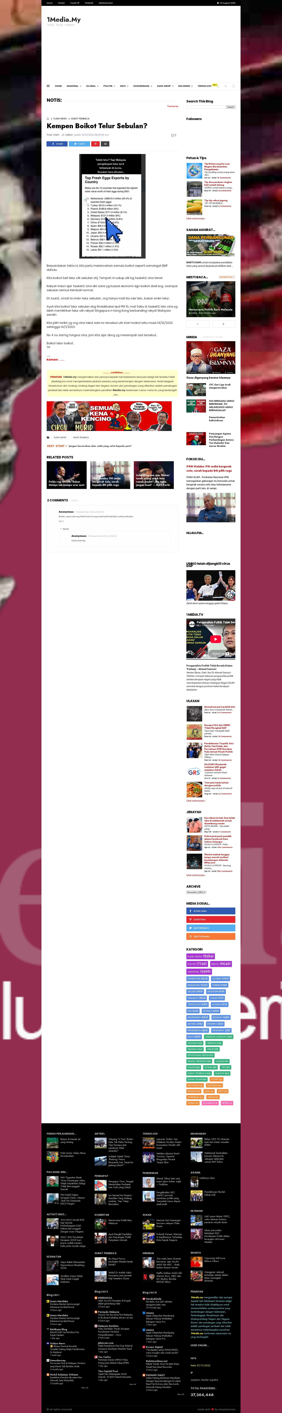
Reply (61, 521)
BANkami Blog (58, 1329)
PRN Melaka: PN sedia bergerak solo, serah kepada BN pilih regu (209, 468)
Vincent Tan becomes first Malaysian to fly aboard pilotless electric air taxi (115, 1316)
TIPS (223, 1067)
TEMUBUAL (193, 1097)
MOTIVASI (193, 1085)
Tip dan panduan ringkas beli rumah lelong (218, 183)
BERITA (215, 964)
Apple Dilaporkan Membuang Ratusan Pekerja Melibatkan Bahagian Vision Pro (160, 1318)
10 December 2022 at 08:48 (90, 512)
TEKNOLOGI (204, 86)
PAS (190, 1011)
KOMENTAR (194, 978)
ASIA (207, 1091)
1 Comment (225, 831)
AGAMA (216, 1004)
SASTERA (212, 1085)
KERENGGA (105, 1298)
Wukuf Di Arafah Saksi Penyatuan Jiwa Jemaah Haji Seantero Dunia (120, 1275)
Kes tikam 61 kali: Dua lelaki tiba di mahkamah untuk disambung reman (219, 821)
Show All (84, 1387)
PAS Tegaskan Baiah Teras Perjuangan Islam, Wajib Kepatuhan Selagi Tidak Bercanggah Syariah (73, 1183)
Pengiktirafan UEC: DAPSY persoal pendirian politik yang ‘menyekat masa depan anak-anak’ (168, 1198)
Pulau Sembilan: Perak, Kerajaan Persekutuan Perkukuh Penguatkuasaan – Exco (113, 1331)
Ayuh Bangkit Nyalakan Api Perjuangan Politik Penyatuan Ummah (120, 1237)
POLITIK (107, 86)
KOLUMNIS (184, 86)
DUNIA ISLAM (195, 1079)
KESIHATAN (194, 985)
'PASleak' (89, 3)
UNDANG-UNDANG (216, 1037)
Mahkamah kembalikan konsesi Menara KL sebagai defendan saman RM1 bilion (215, 1157)
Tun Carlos (104, 1357)
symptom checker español (204, 1380)
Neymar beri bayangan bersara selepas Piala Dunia (169, 1223)
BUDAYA (192, 1091)
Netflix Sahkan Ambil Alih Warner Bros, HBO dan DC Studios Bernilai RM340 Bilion (169, 1277)
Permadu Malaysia (108, 1312)
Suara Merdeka (59, 1301)
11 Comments (224, 712)
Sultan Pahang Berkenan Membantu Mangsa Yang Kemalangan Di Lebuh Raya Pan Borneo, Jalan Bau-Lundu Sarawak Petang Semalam (163, 1382)
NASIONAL (72, 86)
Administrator (106, 3)
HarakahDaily (153, 1299)
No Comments (225, 847)
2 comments (57, 500)
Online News (57, 1343)
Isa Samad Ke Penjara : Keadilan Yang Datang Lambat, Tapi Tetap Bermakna (121, 1200)
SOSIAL (208, 1067)
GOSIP (214, 1079)
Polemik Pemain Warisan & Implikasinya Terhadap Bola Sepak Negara (169, 1237)
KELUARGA (209, 1103)
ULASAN (220, 1061)
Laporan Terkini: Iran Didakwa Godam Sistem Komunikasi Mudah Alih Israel (169, 1143)
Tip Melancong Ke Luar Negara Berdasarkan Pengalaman (217, 166)
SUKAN (214, 998)
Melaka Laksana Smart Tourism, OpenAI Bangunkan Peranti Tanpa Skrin (168, 1158)
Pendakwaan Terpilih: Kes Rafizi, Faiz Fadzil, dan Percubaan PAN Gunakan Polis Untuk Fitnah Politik (219, 748)
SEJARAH (192, 1049)
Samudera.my (58, 1360)
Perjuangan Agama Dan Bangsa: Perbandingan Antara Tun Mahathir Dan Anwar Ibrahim (221, 440)
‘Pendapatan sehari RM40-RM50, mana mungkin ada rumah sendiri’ (162, 1351)
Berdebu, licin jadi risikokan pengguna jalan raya (159, 1303)
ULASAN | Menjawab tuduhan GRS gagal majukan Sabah (215, 767)
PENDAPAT (218, 1030)
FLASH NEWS (60, 118)
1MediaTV (193, 998)
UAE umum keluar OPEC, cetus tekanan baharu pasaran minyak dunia (217, 1219)
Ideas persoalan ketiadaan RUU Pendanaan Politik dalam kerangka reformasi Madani (217, 1236)
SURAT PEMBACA (80, 118)
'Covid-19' (74, 3)
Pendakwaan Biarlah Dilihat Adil (214, 1193)
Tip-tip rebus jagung (215, 201)
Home (50, 3)
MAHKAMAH (194, 1017)
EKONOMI (212, 991)
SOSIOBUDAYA (141, 86)
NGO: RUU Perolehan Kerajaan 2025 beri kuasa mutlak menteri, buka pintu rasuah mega (73, 1241)
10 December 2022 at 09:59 (102, 536)
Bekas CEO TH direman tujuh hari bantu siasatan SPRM (216, 1142)
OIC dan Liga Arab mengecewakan (220, 386)
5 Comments (225, 206)
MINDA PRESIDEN (197, 1061)
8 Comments (224, 177)
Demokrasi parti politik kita (219, 707)
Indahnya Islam (207, 1178)
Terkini (61, 3)
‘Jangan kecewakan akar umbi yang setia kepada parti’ (100, 446)
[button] (218, 86)
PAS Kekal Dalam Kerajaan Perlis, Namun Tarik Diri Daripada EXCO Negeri (73, 1199)
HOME (58, 86)
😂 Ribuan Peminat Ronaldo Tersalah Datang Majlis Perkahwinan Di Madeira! (67, 1349)
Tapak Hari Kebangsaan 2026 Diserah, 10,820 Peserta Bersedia (114, 1375)
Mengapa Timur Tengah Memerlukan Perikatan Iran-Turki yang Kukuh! (121, 1184)
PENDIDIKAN (194, 1030)
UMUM (210, 1049)
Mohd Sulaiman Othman (64, 1374)
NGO (123, 86)
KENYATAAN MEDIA (198, 1055)
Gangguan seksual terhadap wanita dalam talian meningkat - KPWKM (216, 1276)
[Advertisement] (141, 58)
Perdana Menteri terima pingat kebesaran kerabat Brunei (64, 1305)
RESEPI (225, 1103)
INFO (221, 1091)
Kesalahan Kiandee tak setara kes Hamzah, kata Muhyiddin (66, 1379)
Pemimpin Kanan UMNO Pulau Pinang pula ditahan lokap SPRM (113, 1361)
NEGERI (192, 991)
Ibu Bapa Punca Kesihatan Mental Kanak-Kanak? (121, 1261)
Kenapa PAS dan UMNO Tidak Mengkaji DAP (217, 726)
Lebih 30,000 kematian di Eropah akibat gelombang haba (114, 1302)
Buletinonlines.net (156, 1361)
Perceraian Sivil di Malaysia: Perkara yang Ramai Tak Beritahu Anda (67, 1365)
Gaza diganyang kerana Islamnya (208, 378)
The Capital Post (108, 1371)
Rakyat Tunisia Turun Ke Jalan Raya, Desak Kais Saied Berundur (162, 1365)
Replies (66, 529)
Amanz (150, 1313)
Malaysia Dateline (108, 1326)
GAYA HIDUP (164, 86)
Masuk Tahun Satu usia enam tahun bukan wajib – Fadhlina (169, 1181)
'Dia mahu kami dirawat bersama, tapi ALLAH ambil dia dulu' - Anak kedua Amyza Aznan (168, 1263)
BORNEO (212, 1024)
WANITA (219, 1073)
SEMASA (207, 1011)
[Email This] (105, 143)
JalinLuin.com (105, 1343)
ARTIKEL (192, 1024)
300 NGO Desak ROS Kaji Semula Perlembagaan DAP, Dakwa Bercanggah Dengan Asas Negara (72, 1225)
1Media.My (64, 19)
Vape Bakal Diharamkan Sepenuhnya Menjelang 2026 (73, 1265)
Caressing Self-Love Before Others (214, 1259)
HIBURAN (211, 1043)
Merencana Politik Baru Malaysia (211, 309)
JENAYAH (217, 1017)
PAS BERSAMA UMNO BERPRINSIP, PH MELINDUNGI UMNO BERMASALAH (221, 405)
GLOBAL (91, 86)
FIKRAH (191, 1103)
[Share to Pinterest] (95, 143)
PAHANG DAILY (155, 1375)
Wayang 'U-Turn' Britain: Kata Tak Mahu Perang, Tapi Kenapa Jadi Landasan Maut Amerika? (121, 1145)
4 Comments (225, 190)
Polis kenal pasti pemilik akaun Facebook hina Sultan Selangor (217, 839)
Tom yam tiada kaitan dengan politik (216, 784)
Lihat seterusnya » (195, 219)
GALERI (191, 1067)
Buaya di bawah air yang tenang (71, 1140)
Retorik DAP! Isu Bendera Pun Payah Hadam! (64, 1334)
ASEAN (211, 1097)
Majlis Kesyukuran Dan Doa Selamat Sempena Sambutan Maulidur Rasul (115, 1347)
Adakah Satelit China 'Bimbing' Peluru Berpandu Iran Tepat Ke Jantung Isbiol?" (121, 1161)
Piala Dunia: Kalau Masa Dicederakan (73, 1154)
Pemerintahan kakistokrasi (217, 418)
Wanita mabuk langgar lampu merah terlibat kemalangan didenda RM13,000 (217, 859)
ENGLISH (192, 1043)
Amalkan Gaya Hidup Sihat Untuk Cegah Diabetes (72, 1279)
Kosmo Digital (154, 1347)
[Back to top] (274, 1405)
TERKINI (216, 985)
